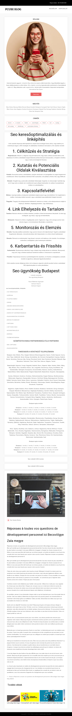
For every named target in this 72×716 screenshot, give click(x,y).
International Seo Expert (36, 89)
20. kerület (32, 414)
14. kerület (29, 412)
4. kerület (41, 407)
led (50, 122)
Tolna (30, 111)
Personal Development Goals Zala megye (51, 703)
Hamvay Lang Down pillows (15, 309)
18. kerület (55, 412)
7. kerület (23, 409)
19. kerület (26, 414)
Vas (33, 111)
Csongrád (44, 107)
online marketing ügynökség (15, 316)
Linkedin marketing (36, 275)
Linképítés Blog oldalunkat (29, 83)
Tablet (26, 122)
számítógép (35, 122)
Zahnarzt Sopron (36, 283)
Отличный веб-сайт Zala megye (30, 703)
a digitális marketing (35, 85)
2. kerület (30, 407)
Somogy (48, 109)
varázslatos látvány (32, 126)
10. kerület (41, 409)
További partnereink (13, 337)
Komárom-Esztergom (33, 109)
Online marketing (12, 348)
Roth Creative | (41, 714)
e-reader (18, 122)
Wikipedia (9, 334)
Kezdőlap (53, 8)
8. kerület (29, 409)
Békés (20, 107)
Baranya (16, 107)
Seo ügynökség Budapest (36, 277)
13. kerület (22, 412)
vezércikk (10, 295)
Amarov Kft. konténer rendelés (16, 313)
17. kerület (49, 412)
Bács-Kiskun (10, 107)
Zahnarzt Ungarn (36, 286)
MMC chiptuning (11, 344)
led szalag (11, 126)
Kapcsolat (63, 8)
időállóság (20, 126)
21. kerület (39, 414)
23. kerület (52, 414)
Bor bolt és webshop (13, 320)
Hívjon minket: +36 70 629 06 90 (58, 3)
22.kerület (45, 414)
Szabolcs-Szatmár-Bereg (58, 109)
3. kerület (35, 407)
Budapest (38, 107)
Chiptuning (10, 323)
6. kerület (53, 407)
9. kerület (34, 409)
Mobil (44, 122)
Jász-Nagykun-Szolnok (20, 109)
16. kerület (42, 412)
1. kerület (24, 407)
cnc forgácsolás (12, 291)
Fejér (48, 107)
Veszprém (38, 111)
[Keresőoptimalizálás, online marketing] (13, 11)
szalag (57, 122)
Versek (9, 302)
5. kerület (47, 407)
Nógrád (41, 109)
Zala (42, 111)
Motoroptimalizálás (13, 330)
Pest (45, 109)
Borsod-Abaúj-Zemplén (29, 107)
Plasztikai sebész (12, 299)
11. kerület (48, 409)
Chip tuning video (12, 327)
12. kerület (54, 409)
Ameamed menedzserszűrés (15, 306)
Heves (12, 109)
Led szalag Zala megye (13, 703)
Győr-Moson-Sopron (56, 107)
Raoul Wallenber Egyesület (36, 281)
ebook (9, 122)
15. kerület (35, 412)
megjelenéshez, (30, 87)
